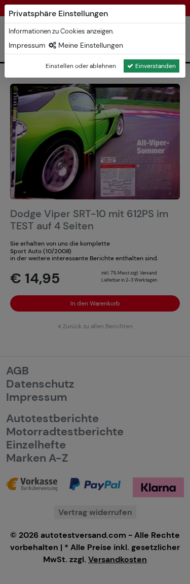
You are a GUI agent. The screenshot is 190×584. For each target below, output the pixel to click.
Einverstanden (155, 66)
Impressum (27, 45)
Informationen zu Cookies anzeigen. (61, 31)
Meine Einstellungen (89, 45)
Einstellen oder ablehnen (81, 66)
